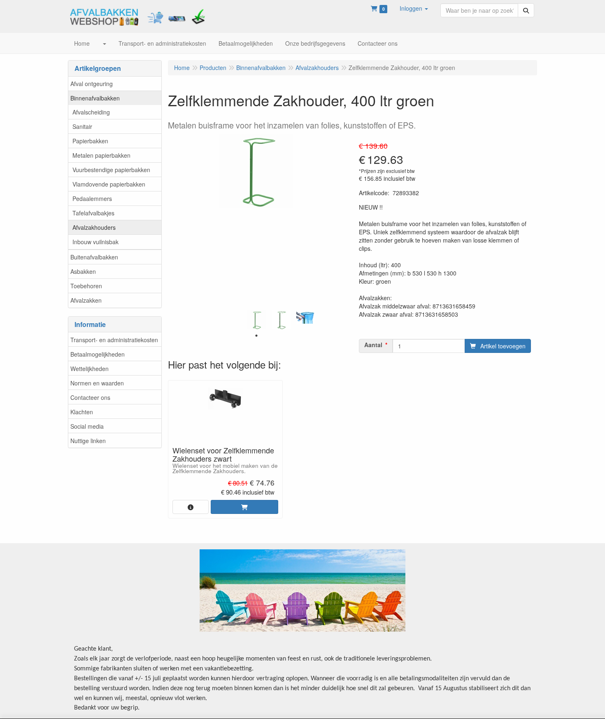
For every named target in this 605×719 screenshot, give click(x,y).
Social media (87, 426)
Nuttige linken (88, 441)
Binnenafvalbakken (95, 98)
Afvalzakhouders (94, 227)
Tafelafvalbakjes (93, 213)
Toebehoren (86, 286)
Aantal (373, 345)
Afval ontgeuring (91, 83)
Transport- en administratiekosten (114, 340)
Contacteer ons (90, 397)
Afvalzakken (86, 300)
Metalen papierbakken (101, 155)
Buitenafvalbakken (94, 257)
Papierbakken (90, 141)
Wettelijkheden (89, 368)
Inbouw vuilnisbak (95, 242)
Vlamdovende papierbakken (108, 184)
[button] (413, 8)
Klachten (81, 412)
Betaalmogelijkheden (97, 354)
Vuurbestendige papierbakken (111, 170)
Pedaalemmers (92, 198)
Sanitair (82, 126)
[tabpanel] (256, 319)
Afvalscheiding (91, 112)
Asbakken (83, 271)
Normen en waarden (97, 383)
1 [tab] (256, 335)
